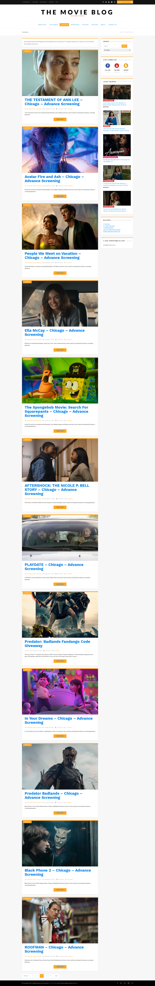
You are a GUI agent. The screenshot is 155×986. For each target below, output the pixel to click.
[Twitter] (120, 983)
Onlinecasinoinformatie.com (111, 231)
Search (124, 46)
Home (121, 32)
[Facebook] (116, 983)
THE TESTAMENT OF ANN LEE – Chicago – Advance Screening (54, 102)
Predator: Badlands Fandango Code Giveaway (57, 643)
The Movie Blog (77, 12)
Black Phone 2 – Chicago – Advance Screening (58, 872)
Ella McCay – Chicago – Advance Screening (55, 332)
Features (127, 32)
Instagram (43, 2)
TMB (28, 650)
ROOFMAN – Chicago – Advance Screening (54, 949)
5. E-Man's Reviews (109, 226)
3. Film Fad (106, 224)
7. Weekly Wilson (108, 228)
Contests (27, 51)
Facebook (26, 2)
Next (56, 975)
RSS (57, 2)
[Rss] (131, 983)
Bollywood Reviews (110, 157)
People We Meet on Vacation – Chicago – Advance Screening (53, 255)
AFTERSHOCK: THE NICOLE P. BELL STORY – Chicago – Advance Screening (57, 489)
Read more (60, 119)
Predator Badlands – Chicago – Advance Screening (53, 795)
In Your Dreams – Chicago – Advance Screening (59, 720)
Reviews (106, 126)
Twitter (51, 2)
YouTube (35, 2)
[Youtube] (124, 983)
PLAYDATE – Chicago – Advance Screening (54, 566)
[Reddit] (128, 983)
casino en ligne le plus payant (111, 230)
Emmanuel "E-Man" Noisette (34, 109)
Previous (26, 975)
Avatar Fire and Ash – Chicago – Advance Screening (54, 178)
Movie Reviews (108, 100)
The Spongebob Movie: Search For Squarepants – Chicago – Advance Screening (56, 411)
